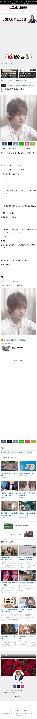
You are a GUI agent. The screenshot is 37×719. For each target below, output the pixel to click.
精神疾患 (25, 85)
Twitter (32, 11)
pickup (10, 85)
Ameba (14, 11)
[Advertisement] (18, 36)
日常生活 (4, 85)
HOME (4, 11)
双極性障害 (17, 85)
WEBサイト (18, 696)
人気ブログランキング (7, 63)
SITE (23, 11)
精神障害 (32, 85)
